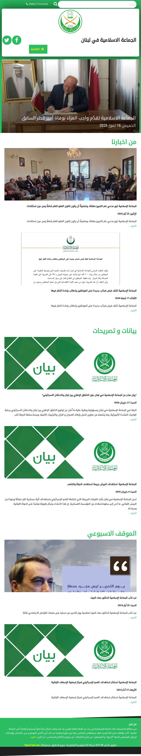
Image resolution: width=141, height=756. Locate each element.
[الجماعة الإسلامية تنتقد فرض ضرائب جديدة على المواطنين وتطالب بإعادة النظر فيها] (70, 259)
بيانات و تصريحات (115, 330)
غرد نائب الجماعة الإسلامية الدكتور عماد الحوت (113, 597)
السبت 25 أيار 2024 (127, 605)
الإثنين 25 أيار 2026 (127, 213)
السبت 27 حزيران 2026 (125, 402)
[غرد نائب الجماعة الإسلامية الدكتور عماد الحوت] (70, 566)
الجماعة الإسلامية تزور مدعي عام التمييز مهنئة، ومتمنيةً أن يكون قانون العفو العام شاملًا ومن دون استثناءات (82, 206)
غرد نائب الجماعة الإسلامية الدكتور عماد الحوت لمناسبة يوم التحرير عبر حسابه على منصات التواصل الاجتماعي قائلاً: (79, 612)
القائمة (35, 49)
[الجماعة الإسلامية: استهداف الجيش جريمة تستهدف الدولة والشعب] (70, 452)
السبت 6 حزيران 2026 (126, 491)
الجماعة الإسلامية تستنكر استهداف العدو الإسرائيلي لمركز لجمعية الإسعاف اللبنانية (94, 682)
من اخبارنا (124, 141)
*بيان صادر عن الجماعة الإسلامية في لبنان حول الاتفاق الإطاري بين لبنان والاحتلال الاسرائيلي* (89, 395)
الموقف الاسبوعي (112, 533)
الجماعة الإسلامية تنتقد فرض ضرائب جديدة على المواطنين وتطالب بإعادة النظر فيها (94, 290)
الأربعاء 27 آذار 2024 (127, 689)
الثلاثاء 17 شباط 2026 (126, 298)
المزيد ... (132, 225)
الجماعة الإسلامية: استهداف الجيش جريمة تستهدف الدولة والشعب (102, 484)
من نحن (133, 724)
